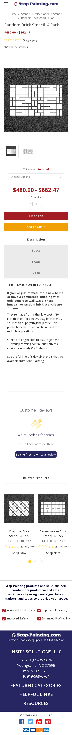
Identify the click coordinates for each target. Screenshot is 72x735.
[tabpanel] (19, 521)
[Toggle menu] (5, 5)
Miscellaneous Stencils (49, 14)
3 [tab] (42, 561)
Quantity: (36, 197)
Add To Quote (36, 227)
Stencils (26, 14)
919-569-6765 (38, 670)
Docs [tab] (36, 273)
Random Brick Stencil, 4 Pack (38, 18)
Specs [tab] (36, 250)
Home (13, 14)
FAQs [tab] (36, 262)
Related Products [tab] (36, 478)
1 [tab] (29, 561)
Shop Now (19, 553)
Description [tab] (36, 239)
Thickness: (36, 169)
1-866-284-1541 (56, 640)
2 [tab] (35, 561)
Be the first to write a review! (36, 454)
